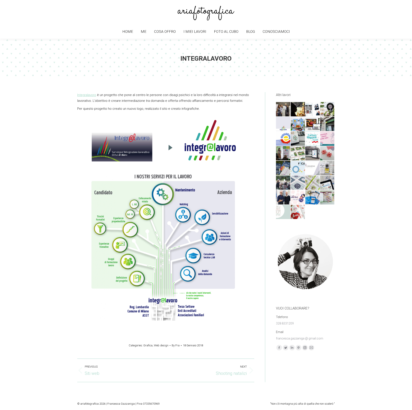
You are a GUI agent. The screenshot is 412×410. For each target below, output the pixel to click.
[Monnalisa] (283, 183)
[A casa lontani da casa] (283, 168)
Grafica (148, 345)
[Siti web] (312, 124)
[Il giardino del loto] (298, 153)
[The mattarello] (327, 197)
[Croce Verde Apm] (298, 138)
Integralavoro (86, 95)
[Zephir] (327, 168)
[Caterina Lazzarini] (298, 197)
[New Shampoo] (283, 197)
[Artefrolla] (298, 124)
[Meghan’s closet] (312, 109)
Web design (161, 345)
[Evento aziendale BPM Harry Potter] (298, 109)
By (176, 345)
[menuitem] (127, 32)
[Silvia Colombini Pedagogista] (312, 168)
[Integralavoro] (283, 124)
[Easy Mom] (283, 212)
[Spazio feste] (312, 153)
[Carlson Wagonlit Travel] (312, 138)
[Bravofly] (312, 197)
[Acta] (283, 109)
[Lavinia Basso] (298, 183)
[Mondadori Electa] (312, 183)
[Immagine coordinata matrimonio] (327, 109)
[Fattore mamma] (283, 153)
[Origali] (327, 153)
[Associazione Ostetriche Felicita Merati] (327, 124)
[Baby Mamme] (327, 138)
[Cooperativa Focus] (298, 168)
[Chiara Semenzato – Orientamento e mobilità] (283, 138)
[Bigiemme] (298, 212)
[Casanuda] (327, 183)
